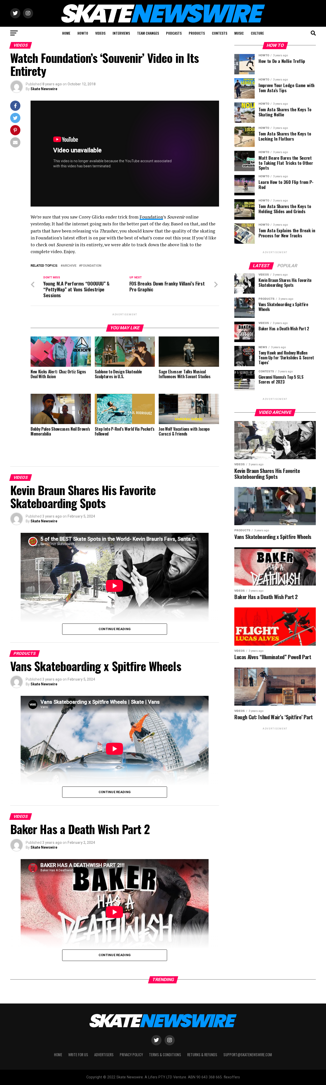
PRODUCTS (197, 33)
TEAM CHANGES (148, 33)
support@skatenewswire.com (247, 1054)
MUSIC (239, 33)
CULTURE (257, 33)
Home (58, 1054)
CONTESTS (219, 33)
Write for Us (78, 1054)
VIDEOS (100, 33)
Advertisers (104, 1054)
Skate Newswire (44, 89)
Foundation (151, 217)
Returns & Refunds (202, 1054)
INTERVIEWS (121, 33)
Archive (69, 265)
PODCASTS (174, 33)
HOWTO (82, 33)
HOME (66, 33)
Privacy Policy (131, 1054)
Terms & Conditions (165, 1054)
